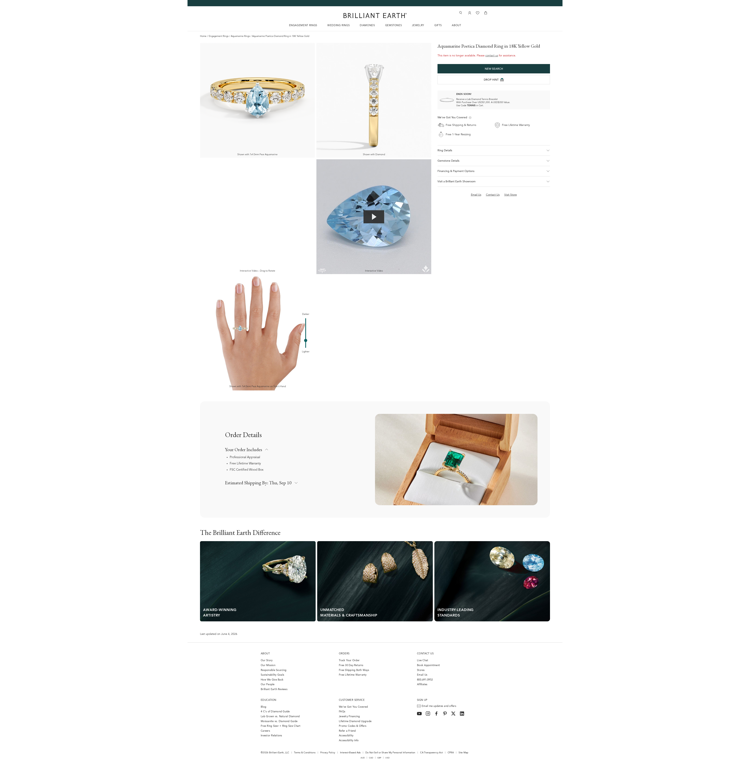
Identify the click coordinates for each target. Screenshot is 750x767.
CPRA (451, 753)
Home (203, 36)
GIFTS (438, 25)
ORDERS (344, 653)
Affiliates (422, 684)
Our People (268, 684)
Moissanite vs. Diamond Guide (279, 721)
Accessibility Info (349, 740)
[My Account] (469, 12)
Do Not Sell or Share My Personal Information (390, 753)
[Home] (375, 15)
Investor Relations (271, 735)
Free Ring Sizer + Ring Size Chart (281, 726)
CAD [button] (371, 758)
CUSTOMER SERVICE (352, 700)
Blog (263, 707)
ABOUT (456, 25)
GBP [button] (379, 758)
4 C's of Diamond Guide (275, 711)
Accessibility (346, 735)
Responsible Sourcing (273, 670)
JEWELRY (418, 25)
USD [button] (387, 758)
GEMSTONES (393, 25)
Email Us (422, 675)
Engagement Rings (219, 36)
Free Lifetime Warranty (245, 463)
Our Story (266, 660)
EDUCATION (268, 700)
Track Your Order (349, 660)
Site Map (463, 753)
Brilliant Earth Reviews (274, 689)
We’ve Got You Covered (353, 707)
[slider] (305, 340)
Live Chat (422, 660)
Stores (421, 670)
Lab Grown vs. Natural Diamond (280, 716)
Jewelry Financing (349, 716)
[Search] (460, 13)
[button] (494, 150)
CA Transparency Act (431, 753)
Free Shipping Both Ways (354, 670)
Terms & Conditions (304, 753)
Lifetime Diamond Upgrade (355, 721)
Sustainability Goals (272, 675)
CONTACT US (425, 653)
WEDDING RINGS (338, 25)
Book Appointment (428, 665)
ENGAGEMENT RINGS (303, 25)
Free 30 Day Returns (351, 665)
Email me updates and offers (439, 706)
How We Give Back (272, 680)
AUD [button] (363, 758)
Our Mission (268, 665)
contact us (491, 55)
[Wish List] (477, 12)
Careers (265, 731)
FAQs (342, 711)
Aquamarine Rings (240, 36)
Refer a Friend (347, 731)
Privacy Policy (327, 753)
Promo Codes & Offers (352, 726)
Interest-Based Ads (350, 753)
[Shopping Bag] (486, 12)
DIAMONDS (367, 25)
